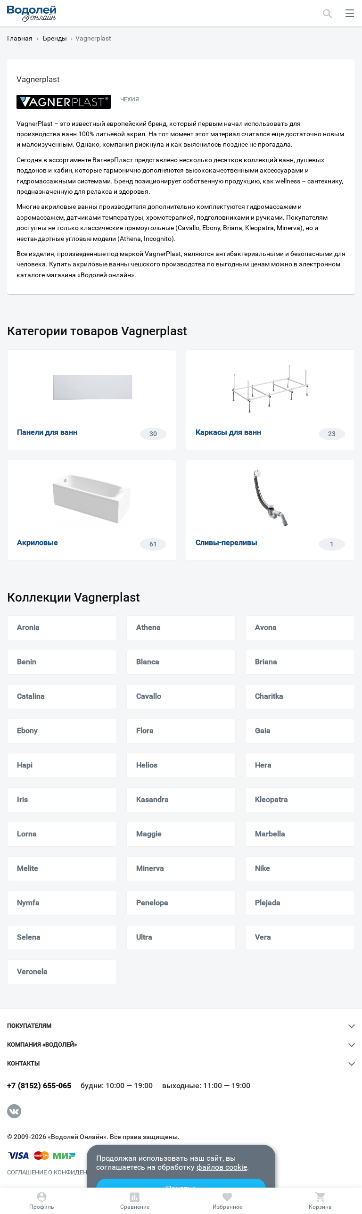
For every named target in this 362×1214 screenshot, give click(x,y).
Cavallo (148, 696)
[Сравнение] (135, 1201)
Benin (26, 661)
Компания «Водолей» (42, 1044)
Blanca (147, 661)
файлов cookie (222, 1167)
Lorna (27, 833)
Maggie (149, 833)
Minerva (150, 868)
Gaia (263, 730)
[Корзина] (320, 1201)
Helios (146, 764)
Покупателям (29, 1026)
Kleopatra (271, 799)
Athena (148, 627)
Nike (262, 868)
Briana (266, 661)
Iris (22, 799)
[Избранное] (228, 1201)
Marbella (270, 833)
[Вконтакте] (14, 1111)
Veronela (32, 971)
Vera (263, 937)
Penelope (152, 902)
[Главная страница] (31, 14)
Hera (263, 764)
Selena (29, 937)
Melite (27, 868)
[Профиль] (42, 1201)
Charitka (269, 696)
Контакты (23, 1063)
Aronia (28, 627)
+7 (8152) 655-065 (39, 1086)
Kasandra (152, 799)
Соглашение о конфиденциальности (67, 1172)
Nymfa (28, 902)
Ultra (144, 937)
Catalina (31, 696)
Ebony (27, 730)
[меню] (349, 13)
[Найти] (328, 13)
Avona (266, 627)
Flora (145, 730)
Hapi (25, 764)
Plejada (267, 902)
